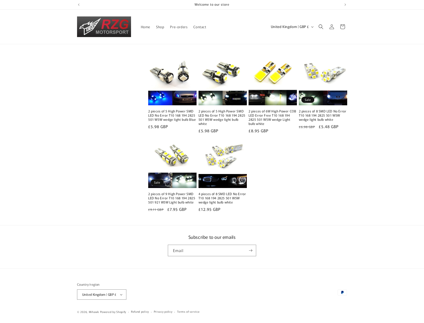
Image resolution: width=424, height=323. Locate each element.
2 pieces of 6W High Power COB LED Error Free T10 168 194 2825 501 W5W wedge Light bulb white (272, 117)
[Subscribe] (250, 250)
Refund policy (140, 311)
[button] (321, 26)
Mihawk (94, 312)
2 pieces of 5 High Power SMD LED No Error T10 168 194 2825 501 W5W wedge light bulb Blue (172, 115)
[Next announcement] (345, 4)
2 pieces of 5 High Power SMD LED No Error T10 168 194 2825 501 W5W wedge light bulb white (222, 117)
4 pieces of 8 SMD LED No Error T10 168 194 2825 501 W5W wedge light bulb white (222, 198)
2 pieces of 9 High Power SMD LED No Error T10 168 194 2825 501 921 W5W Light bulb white (171, 198)
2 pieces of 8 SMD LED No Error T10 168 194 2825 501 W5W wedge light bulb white (322, 115)
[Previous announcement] (78, 4)
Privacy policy (163, 311)
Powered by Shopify (113, 312)
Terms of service (188, 311)
